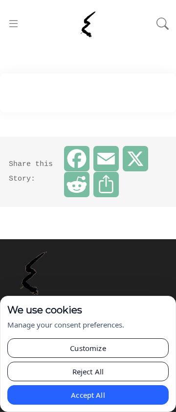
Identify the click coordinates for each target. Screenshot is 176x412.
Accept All (88, 395)
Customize (88, 348)
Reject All (88, 371)
